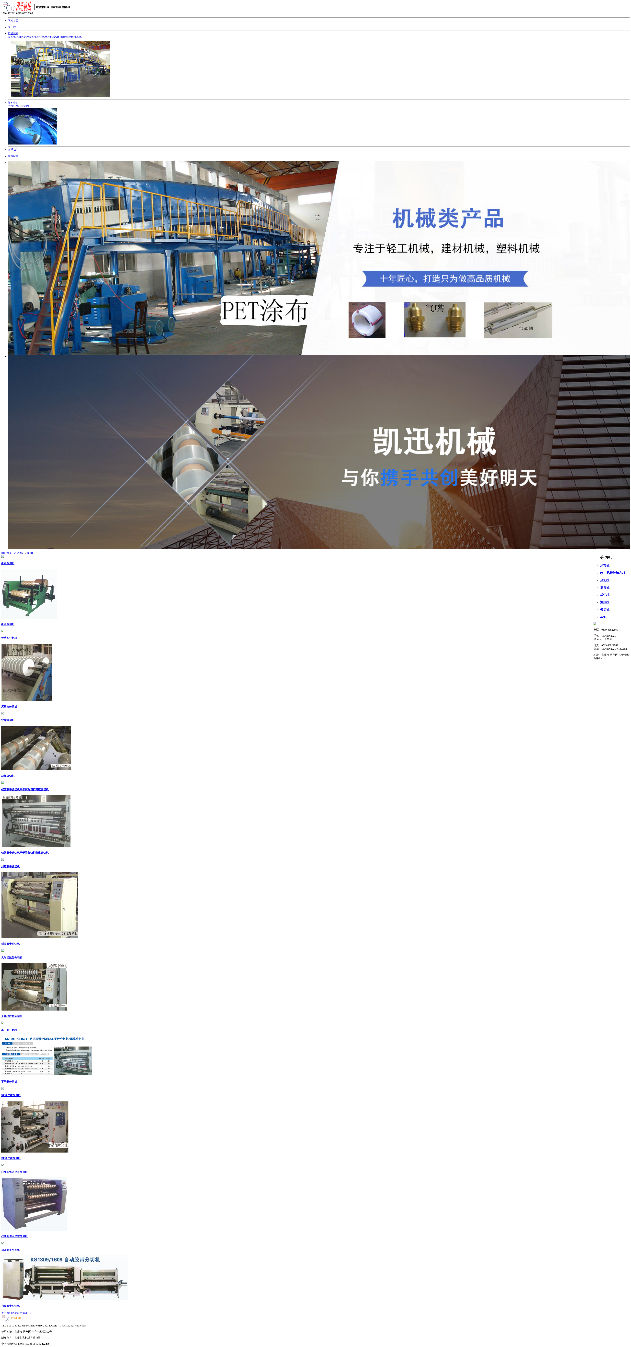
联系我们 (13, 149)
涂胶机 (64, 36)
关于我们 (13, 27)
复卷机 (49, 36)
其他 (79, 36)
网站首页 (13, 20)
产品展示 (13, 33)
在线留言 (13, 156)
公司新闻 (13, 106)
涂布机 (12, 36)
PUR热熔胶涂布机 (26, 36)
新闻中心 (13, 102)
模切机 (72, 36)
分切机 (41, 36)
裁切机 (56, 36)
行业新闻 (23, 106)
